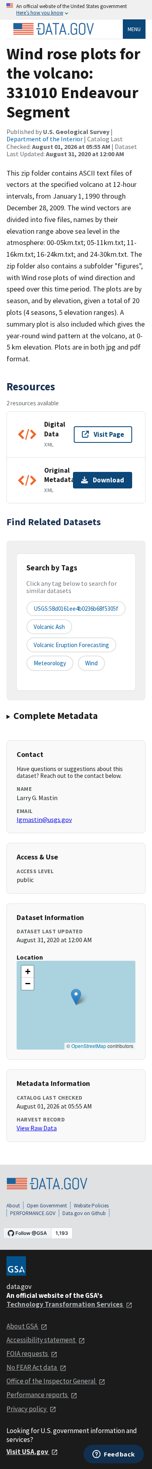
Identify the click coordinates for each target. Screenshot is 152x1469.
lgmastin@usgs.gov (44, 819)
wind (91, 663)
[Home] (53, 29)
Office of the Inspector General (51, 1381)
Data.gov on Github (84, 1213)
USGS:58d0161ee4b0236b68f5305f (76, 608)
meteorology (50, 663)
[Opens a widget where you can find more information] (113, 1455)
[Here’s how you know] (76, 10)
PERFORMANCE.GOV (33, 1213)
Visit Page (109, 434)
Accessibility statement (41, 1339)
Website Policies (91, 1205)
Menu (134, 29)
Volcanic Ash (49, 627)
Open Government (47, 1205)
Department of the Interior (44, 139)
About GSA (22, 1326)
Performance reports (37, 1394)
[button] (76, 997)
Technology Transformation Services (65, 1304)
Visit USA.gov (27, 1451)
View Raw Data (37, 1128)
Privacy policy (27, 1408)
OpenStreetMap (88, 1045)
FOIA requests (27, 1353)
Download (108, 480)
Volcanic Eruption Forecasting (71, 645)
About (13, 1205)
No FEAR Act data (32, 1367)
